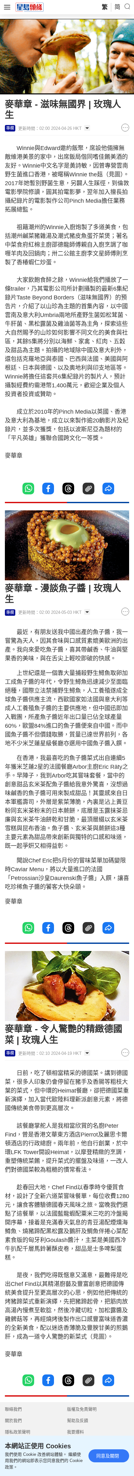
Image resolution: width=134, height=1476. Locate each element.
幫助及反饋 (77, 1420)
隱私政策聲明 (17, 1431)
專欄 (10, 128)
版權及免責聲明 (82, 1409)
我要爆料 (75, 1431)
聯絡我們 (13, 1409)
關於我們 (13, 1420)
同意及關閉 (107, 1455)
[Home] (29, 7)
